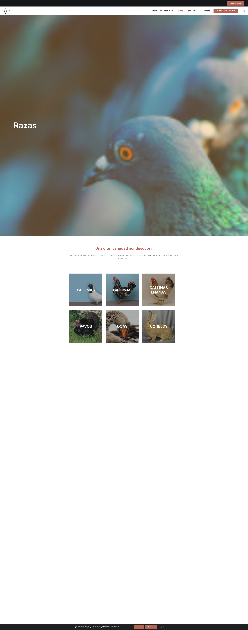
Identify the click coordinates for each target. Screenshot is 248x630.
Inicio (154, 11)
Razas (180, 11)
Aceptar (139, 627)
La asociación (166, 11)
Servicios (192, 11)
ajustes (123, 628)
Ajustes (163, 627)
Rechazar (151, 627)
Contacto (205, 11)
